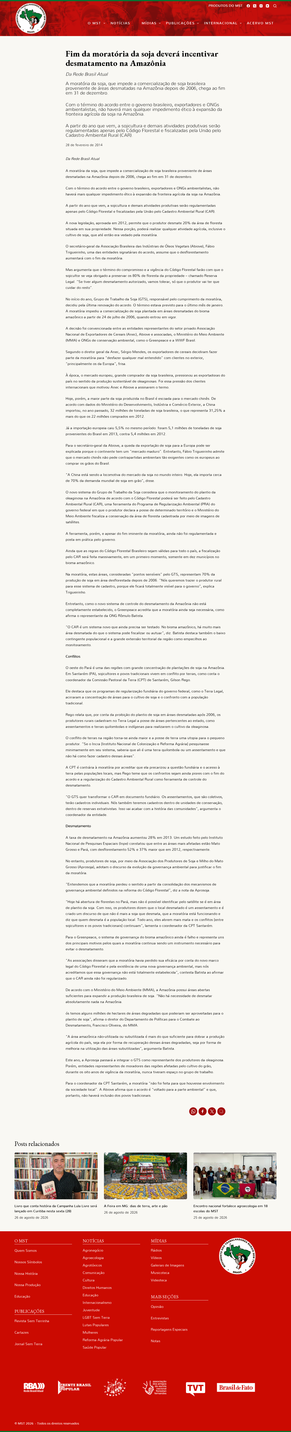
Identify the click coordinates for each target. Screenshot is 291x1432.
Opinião (157, 1306)
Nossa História (26, 1273)
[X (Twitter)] (254, 5)
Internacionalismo (97, 1302)
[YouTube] (267, 5)
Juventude (91, 1310)
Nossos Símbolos (28, 1262)
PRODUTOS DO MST (225, 5)
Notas (155, 1341)
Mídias (149, 23)
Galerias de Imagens (167, 1265)
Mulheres (90, 1332)
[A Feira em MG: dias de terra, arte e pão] (145, 1176)
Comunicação (93, 1273)
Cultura (89, 1280)
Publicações (180, 23)
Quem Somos (25, 1250)
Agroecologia (93, 1258)
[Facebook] (248, 5)
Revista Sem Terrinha (31, 1321)
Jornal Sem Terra (28, 1344)
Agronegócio (93, 1250)
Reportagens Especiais (169, 1329)
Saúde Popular (95, 1347)
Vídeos (156, 1258)
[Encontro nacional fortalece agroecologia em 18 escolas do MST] (235, 1176)
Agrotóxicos (92, 1265)
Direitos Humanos (97, 1288)
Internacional (221, 23)
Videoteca (159, 1280)
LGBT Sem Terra (96, 1317)
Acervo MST (260, 23)
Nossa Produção (27, 1285)
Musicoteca (160, 1273)
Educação (22, 1296)
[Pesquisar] (275, 5)
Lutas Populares (96, 1325)
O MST (94, 23)
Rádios (156, 1250)
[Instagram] (261, 5)
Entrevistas (160, 1318)
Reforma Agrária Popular (103, 1340)
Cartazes (21, 1332)
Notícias (120, 23)
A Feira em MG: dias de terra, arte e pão (137, 1206)
